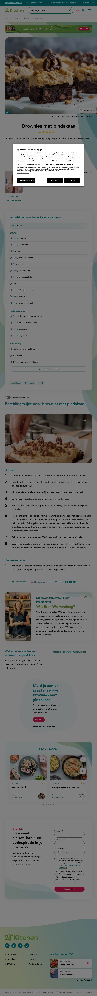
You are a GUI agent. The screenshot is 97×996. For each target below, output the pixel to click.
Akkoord (72, 180)
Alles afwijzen (55, 180)
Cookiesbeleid (66, 161)
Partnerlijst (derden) (23, 173)
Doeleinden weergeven (26, 180)
